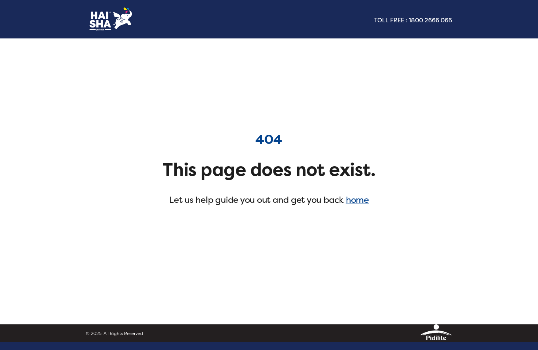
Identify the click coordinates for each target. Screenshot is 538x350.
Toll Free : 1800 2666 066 (413, 20)
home (357, 200)
